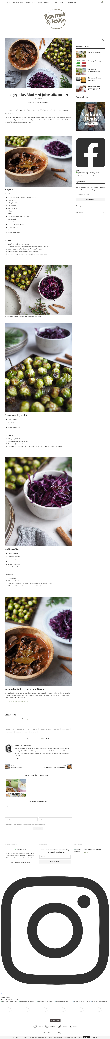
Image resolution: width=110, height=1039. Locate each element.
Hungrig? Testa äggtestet (96, 61)
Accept (86, 1037)
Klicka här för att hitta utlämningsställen (16, 701)
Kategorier (29, 2)
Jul (28, 729)
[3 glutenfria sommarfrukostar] (16, 785)
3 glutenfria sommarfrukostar (16, 793)
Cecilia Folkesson (23, 745)
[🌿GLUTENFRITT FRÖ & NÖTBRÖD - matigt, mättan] (10, 1010)
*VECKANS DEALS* (18, 2)
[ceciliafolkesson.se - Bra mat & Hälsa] (87, 172)
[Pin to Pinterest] (46, 739)
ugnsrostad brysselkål (22, 732)
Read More (94, 1037)
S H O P (54, 2)
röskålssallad (9, 732)
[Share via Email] (48, 739)
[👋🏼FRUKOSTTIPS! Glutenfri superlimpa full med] (46, 1010)
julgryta (34, 729)
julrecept (56, 729)
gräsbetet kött (21, 729)
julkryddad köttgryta (45, 729)
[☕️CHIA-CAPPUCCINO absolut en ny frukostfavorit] (82, 1010)
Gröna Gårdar (57, 120)
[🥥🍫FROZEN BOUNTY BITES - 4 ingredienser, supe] (100, 1010)
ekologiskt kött (10, 729)
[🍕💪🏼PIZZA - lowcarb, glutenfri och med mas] (28, 1010)
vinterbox (33, 732)
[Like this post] (42, 739)
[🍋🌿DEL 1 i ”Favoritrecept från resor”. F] (64, 1010)
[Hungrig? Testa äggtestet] (81, 63)
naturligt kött (65, 729)
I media (46, 2)
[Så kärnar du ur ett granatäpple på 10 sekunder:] (81, 89)
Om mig (39, 2)
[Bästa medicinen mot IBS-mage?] (81, 80)
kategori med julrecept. (31, 719)
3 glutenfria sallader (94, 52)
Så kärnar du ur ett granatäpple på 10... (94, 88)
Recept (7, 2)
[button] (38, 779)
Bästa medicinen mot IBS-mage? (95, 79)
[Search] (104, 2)
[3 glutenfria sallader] (81, 54)
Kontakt (62, 2)
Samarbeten (72, 2)
